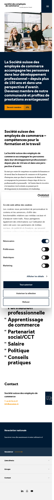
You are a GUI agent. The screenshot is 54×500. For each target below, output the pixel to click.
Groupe (7, 469)
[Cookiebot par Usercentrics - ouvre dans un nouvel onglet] (37, 195)
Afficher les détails (35, 276)
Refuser (26, 302)
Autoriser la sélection (26, 293)
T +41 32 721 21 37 (11, 401)
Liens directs (9, 460)
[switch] (45, 249)
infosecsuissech (11, 404)
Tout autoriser (26, 285)
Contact (7, 478)
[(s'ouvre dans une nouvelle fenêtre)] (22, 491)
